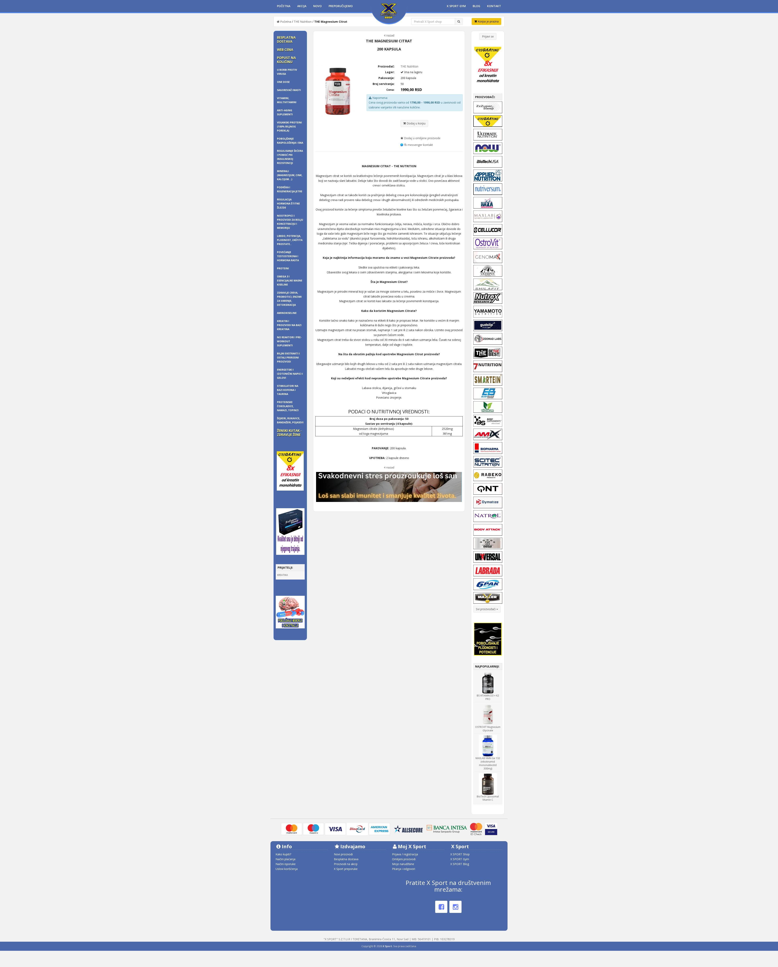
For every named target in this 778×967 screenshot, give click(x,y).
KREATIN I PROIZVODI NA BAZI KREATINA (289, 325)
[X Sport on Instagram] (455, 907)
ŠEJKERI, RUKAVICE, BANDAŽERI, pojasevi (290, 420)
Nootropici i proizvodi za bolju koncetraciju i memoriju (290, 222)
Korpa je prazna (488, 21)
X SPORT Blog (459, 864)
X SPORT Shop (460, 854)
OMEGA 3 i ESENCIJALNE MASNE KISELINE (289, 280)
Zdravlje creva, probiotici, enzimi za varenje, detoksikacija (289, 299)
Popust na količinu (286, 60)
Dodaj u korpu (415, 123)
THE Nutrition (303, 22)
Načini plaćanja (285, 859)
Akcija (301, 6)
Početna (283, 6)
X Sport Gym (456, 6)
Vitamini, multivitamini (286, 100)
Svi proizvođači (486, 609)
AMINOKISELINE (287, 313)
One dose (283, 82)
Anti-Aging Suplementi (285, 112)
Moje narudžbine (403, 864)
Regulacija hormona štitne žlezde (288, 203)
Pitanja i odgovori (403, 869)
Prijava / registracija (405, 854)
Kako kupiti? (283, 854)
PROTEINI (283, 268)
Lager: (389, 72)
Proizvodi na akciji (345, 864)
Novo (317, 6)
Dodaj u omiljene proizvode (421, 138)
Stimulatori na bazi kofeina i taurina (287, 390)
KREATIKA (282, 575)
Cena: (390, 90)
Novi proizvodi (343, 854)
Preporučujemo (341, 6)
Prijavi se (488, 36)
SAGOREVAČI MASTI (289, 90)
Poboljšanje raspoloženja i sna (290, 140)
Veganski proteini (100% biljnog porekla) (289, 126)
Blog (476, 6)
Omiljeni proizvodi (404, 859)
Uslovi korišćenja (287, 869)
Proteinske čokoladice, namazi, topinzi (288, 406)
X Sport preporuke (346, 869)
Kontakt (494, 6)
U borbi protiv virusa (287, 72)
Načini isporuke (286, 864)
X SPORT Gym (459, 859)
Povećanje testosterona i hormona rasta (288, 256)
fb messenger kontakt (418, 145)
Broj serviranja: (383, 84)
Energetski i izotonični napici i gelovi (290, 374)
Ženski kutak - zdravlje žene (289, 432)
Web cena (285, 49)
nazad (390, 35)
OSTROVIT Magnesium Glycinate (487, 728)
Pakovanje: (386, 78)
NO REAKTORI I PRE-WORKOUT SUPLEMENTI (289, 341)
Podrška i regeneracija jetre (289, 189)
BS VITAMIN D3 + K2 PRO (488, 697)
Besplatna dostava (286, 39)
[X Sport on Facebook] (441, 907)
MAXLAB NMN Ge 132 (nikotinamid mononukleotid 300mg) (488, 763)
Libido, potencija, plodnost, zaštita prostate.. (289, 240)
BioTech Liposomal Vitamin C (488, 798)
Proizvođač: (386, 66)
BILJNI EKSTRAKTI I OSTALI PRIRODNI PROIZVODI (288, 357)
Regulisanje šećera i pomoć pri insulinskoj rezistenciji (290, 157)
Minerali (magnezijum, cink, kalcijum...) (289, 175)
